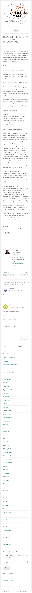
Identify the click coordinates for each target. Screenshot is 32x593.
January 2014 (6, 483)
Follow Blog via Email (12, 552)
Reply (4, 299)
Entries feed (6, 537)
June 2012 (6, 490)
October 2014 (7, 459)
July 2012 (5, 487)
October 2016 (7, 414)
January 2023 (6, 376)
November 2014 (7, 455)
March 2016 (6, 435)
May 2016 (6, 428)
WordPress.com (7, 544)
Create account (7, 530)
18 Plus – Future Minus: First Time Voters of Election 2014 (8, 274)
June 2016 (6, 424)
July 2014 (5, 466)
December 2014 (7, 452)
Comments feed (7, 541)
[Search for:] (10, 346)
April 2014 (6, 473)
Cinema (5, 508)
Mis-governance (7, 512)
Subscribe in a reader (8, 580)
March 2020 (6, 386)
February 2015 (7, 449)
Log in (4, 534)
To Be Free (6, 519)
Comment (23, 337)
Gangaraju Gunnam (16, 21)
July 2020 (5, 383)
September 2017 (7, 407)
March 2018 (6, 400)
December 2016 (7, 410)
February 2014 (7, 480)
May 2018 (6, 393)
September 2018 (7, 390)
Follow (6, 568)
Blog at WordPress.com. (16, 588)
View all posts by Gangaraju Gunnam (18, 264)
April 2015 (6, 445)
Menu (16, 30)
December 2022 (7, 379)
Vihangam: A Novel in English (10, 364)
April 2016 (6, 431)
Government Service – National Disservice (24, 274)
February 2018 (7, 403)
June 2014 (6, 469)
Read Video (6, 361)
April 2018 (6, 396)
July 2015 (5, 438)
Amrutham (5, 502)
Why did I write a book (9, 357)
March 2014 (6, 476)
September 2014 (7, 462)
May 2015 (6, 442)
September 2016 (7, 417)
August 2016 (6, 421)
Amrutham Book (7, 505)
